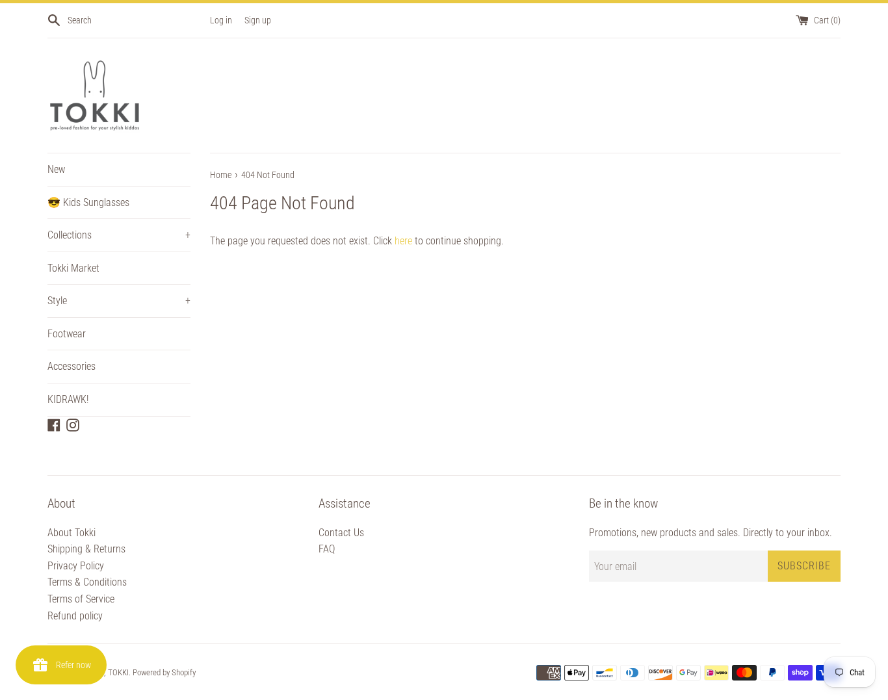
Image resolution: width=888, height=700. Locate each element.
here (403, 241)
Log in (221, 20)
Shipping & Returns (86, 549)
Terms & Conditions (87, 582)
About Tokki (71, 532)
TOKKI (118, 672)
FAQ (327, 549)
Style (118, 300)
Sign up (257, 20)
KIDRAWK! (67, 399)
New (56, 169)
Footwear (66, 334)
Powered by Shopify (164, 672)
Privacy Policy (75, 566)
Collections (118, 235)
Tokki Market (73, 268)
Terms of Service (80, 599)
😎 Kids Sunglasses (88, 202)
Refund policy (75, 616)
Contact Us (341, 532)
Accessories (71, 366)
